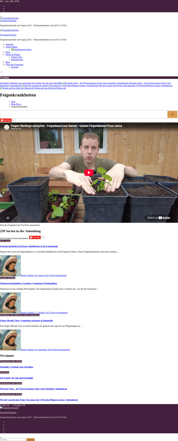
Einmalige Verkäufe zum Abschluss (16, 367)
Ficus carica (5, 241)
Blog (8, 62)
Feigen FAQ (16, 57)
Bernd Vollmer (27, 275)
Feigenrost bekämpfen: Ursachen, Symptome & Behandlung (28, 283)
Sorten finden (11, 47)
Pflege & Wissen (13, 54)
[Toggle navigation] (1, 16)
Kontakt (14, 67)
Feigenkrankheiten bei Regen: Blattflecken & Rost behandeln (29, 246)
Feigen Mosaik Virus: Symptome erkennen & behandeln (26, 320)
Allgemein (4, 372)
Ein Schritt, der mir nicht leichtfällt (16, 378)
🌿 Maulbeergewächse (21, 49)
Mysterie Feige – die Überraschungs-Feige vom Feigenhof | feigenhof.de (33, 389)
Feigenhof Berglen (8, 21)
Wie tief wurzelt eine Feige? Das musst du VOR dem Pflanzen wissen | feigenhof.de (39, 400)
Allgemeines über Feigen (11, 361)
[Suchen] (172, 114)
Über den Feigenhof (14, 64)
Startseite (9, 44)
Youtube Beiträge (7, 278)
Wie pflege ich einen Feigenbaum (25, 315)
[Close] (1, 437)
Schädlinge (5, 315)
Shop (8, 52)
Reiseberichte (17, 59)
